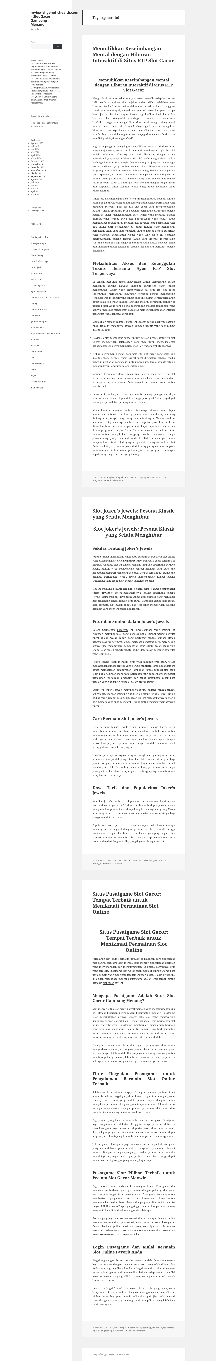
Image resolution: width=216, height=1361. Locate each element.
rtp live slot (131, 206)
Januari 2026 (37, 164)
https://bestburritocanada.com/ (45, 333)
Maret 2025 (36, 194)
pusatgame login (38, 243)
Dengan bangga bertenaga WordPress (110, 1354)
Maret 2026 (36, 158)
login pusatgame (38, 291)
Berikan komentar (115, 480)
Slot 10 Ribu (36, 279)
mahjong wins (37, 327)
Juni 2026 (35, 149)
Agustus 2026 (37, 143)
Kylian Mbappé (116, 477)
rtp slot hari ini (117, 1330)
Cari (33, 42)
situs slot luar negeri (40, 261)
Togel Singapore (38, 285)
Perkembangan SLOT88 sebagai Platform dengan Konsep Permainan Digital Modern (46, 72)
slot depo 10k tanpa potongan (45, 297)
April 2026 (35, 155)
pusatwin (156, 556)
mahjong (35, 339)
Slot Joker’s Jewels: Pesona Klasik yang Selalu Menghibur (133, 513)
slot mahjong (37, 255)
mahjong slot (37, 387)
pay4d (33, 375)
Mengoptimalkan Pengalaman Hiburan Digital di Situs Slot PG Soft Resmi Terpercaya (45, 90)
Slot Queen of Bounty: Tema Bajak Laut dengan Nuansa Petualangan (44, 99)
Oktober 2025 (37, 173)
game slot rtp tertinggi (140, 1327)
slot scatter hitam (39, 309)
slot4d (33, 369)
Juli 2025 (35, 182)
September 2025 (38, 176)
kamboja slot (37, 267)
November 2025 (38, 170)
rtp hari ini (132, 477)
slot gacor (108, 982)
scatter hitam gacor (40, 249)
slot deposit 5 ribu (39, 237)
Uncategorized (37, 210)
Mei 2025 (35, 188)
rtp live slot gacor (150, 860)
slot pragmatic (37, 363)
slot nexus (35, 315)
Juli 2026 (35, 146)
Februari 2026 (37, 161)
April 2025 (35, 191)
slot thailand (36, 351)
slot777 (34, 357)
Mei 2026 (35, 152)
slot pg (34, 303)
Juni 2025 (35, 185)
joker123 (35, 345)
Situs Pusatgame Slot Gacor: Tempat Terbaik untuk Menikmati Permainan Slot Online (126, 902)
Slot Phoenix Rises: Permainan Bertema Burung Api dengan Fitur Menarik (45, 81)
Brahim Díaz (121, 860)
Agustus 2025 (37, 179)
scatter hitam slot (39, 381)
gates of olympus (39, 321)
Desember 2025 (38, 167)
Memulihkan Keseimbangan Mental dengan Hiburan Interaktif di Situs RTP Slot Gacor (133, 54)
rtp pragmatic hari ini (148, 477)
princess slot (36, 273)
